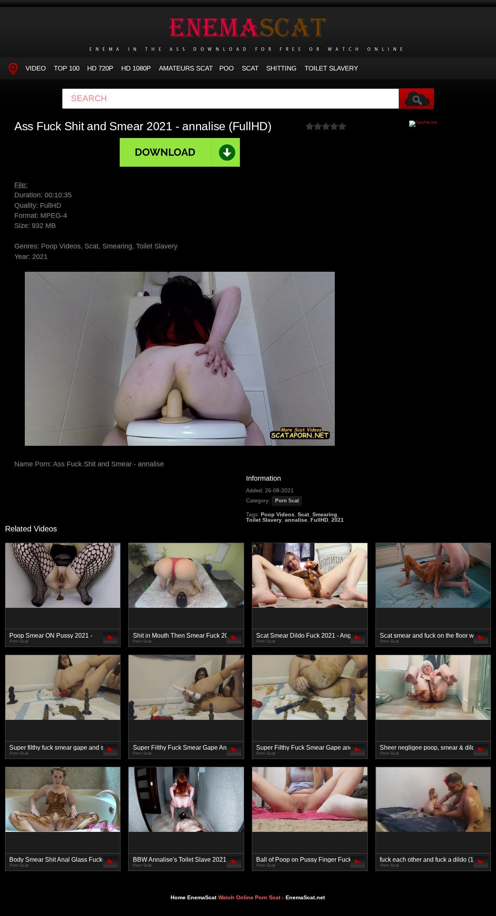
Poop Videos (277, 514)
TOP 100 (66, 68)
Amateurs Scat (186, 68)
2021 (337, 520)
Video (36, 68)
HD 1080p (136, 68)
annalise (296, 520)
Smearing (324, 514)
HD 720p (100, 68)
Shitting (281, 68)
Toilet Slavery (331, 68)
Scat (250, 68)
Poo (226, 68)
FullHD (319, 520)
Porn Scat (287, 501)
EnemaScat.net (305, 897)
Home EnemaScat (193, 897)
